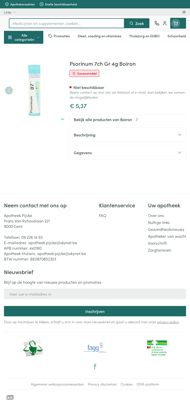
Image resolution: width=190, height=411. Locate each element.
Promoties (13, 47)
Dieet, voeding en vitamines (31, 77)
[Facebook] (95, 366)
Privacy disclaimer (102, 384)
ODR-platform (148, 384)
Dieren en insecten (31, 142)
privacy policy (168, 321)
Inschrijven (95, 311)
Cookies (127, 384)
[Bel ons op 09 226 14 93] (156, 23)
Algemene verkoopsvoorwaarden (57, 384)
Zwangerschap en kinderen (31, 92)
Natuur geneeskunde (31, 118)
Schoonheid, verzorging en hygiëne (31, 61)
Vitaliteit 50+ (31, 106)
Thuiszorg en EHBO (31, 130)
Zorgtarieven (159, 250)
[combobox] (66, 23)
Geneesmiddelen (31, 154)
